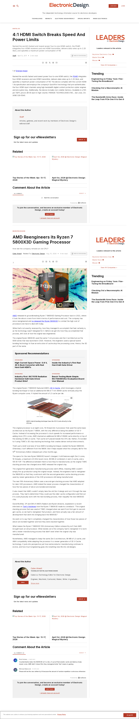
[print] (86, 63)
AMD (15, 316)
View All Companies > (109, 65)
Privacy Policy (61, 714)
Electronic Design (38, 254)
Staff (14, 56)
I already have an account (50, 218)
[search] (17, 6)
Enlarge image (21, 71)
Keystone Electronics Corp (102, 54)
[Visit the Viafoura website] (82, 203)
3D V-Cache (55, 388)
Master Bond (97, 57)
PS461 (75, 76)
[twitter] (50, 63)
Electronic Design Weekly (65, 18)
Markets (48, 18)
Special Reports (84, 18)
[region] (50, 198)
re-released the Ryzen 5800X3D (45, 321)
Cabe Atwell (17, 254)
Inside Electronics (100, 18)
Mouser (95, 60)
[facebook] (43, 63)
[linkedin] (46, 63)
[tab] (18, 193)
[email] (56, 63)
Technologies (37, 18)
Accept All (130, 715)
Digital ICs (16, 28)
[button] (14, 6)
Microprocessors (19, 231)
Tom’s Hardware (29, 507)
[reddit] (53, 63)
